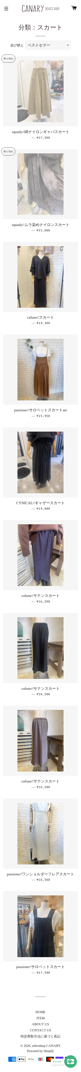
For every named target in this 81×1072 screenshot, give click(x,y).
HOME (40, 1012)
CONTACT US (40, 1030)
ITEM (41, 1018)
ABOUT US (40, 1024)
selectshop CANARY (46, 1046)
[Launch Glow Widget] (70, 1061)
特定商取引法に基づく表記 (40, 1036)
